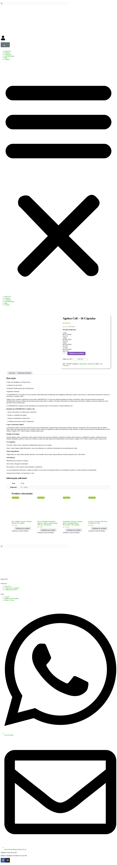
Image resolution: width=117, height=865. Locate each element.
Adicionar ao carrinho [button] (23, 528)
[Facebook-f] (3, 860)
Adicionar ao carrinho (76, 353)
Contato (6, 59)
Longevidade (83, 364)
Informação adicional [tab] (24, 373)
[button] (58, 178)
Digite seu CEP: (67, 359)
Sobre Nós (7, 51)
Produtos (7, 53)
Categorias (7, 54)
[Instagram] (7, 860)
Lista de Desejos (9, 56)
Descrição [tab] (12, 373)
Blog (5, 58)
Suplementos (91, 364)
